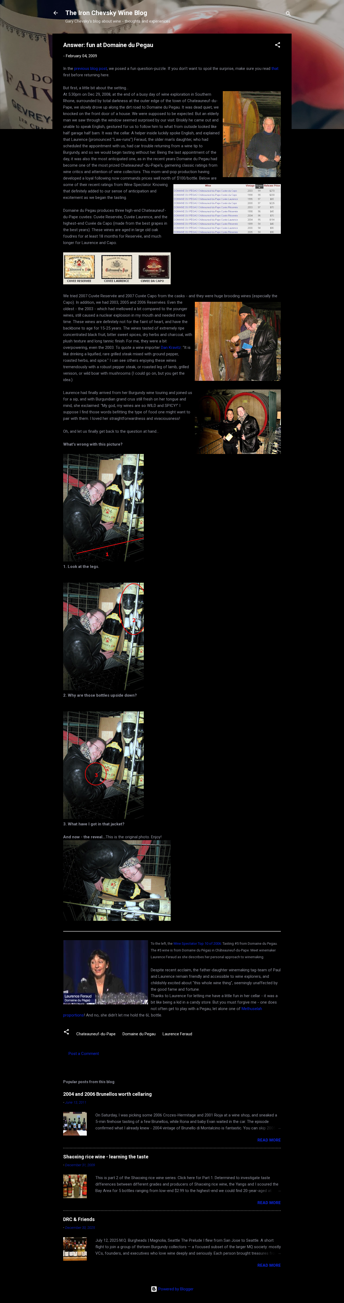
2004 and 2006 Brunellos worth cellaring (107, 1094)
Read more (269, 1140)
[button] (277, 46)
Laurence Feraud (177, 1034)
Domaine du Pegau (139, 1034)
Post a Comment (84, 1053)
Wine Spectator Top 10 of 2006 (197, 944)
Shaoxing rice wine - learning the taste (105, 1156)
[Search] (288, 14)
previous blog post (90, 68)
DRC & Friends (79, 1219)
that (274, 68)
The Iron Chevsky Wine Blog (106, 13)
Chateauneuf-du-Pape (96, 1034)
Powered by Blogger (175, 1289)
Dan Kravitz (171, 347)
